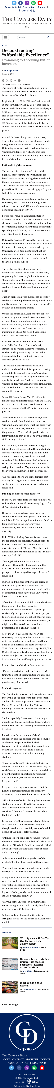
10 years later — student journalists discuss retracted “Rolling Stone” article (35, 963)
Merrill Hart (28, 971)
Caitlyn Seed (11, 70)
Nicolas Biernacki (30, 947)
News (4, 46)
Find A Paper (38, 1062)
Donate (42, 7)
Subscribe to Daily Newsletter (19, 7)
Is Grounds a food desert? (31, 984)
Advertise (32, 1059)
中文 (32, 10)
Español (24, 10)
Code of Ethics (18, 1062)
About (6, 1059)
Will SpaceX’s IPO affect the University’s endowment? (35, 941)
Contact (18, 1059)
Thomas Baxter (29, 989)
